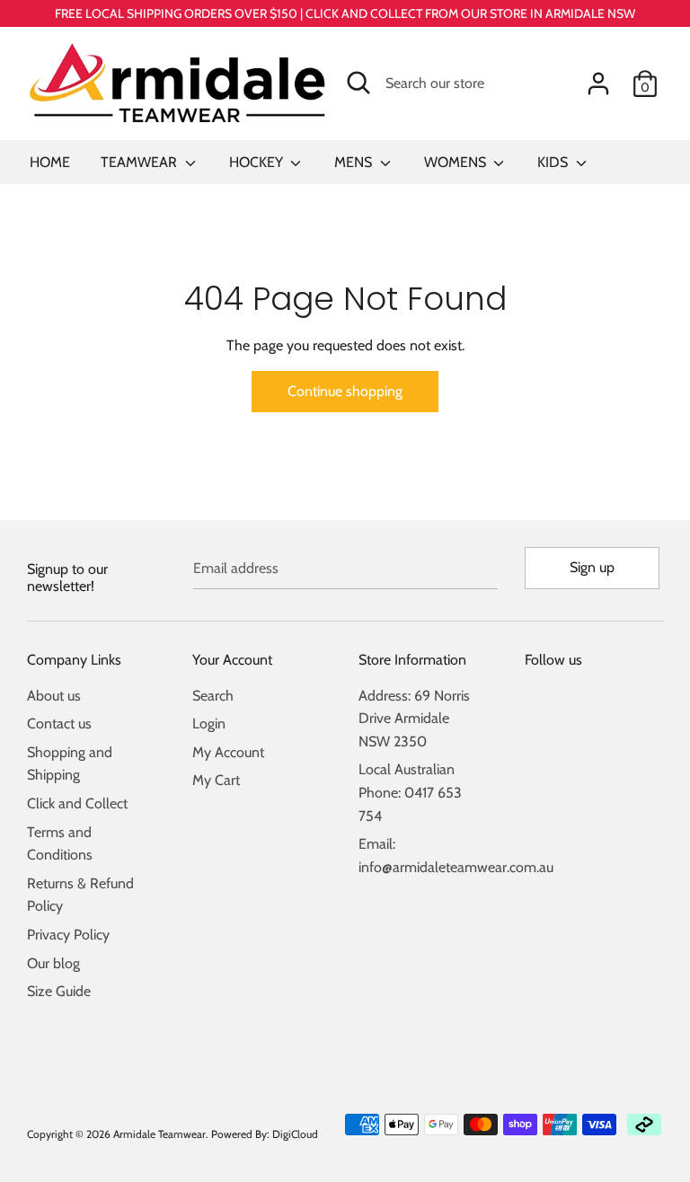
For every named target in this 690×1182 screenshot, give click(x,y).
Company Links (74, 659)
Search (213, 695)
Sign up (592, 567)
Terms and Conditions (60, 844)
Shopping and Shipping (69, 764)
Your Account (232, 659)
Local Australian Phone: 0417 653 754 (410, 792)
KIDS (554, 162)
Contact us (59, 723)
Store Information (412, 659)
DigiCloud (295, 1134)
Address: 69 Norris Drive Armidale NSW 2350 (414, 718)
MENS (355, 162)
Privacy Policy (68, 934)
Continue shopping (345, 391)
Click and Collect (77, 803)
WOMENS (457, 162)
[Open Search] (358, 83)
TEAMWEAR (141, 162)
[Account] (598, 76)
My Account (228, 752)
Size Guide (59, 991)
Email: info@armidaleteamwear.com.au (427, 855)
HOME (50, 162)
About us (54, 695)
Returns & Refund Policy (80, 895)
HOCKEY (258, 162)
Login (209, 723)
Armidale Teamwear (159, 1134)
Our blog (53, 963)
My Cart (216, 780)
